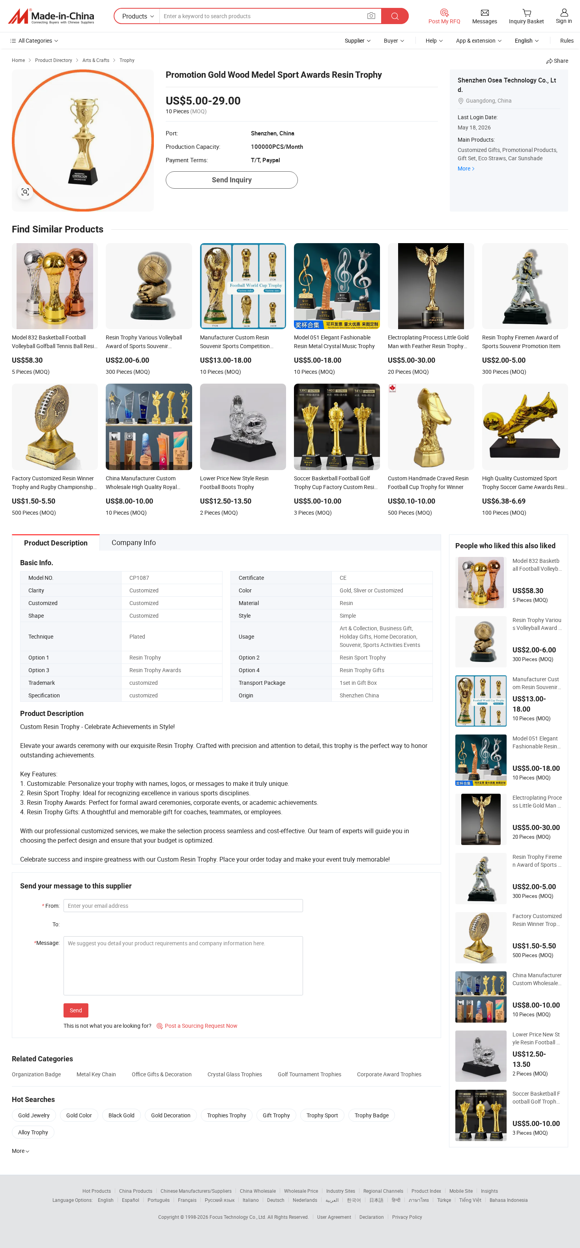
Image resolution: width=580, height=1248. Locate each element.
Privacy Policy (407, 1217)
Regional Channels (383, 1191)
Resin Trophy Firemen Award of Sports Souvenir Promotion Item (537, 861)
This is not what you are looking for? (108, 1025)
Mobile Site (461, 1191)
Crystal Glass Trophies (235, 1074)
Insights (489, 1191)
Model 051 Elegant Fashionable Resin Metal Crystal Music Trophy (537, 742)
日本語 (376, 1200)
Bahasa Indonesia (509, 1200)
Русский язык (219, 1200)
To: (56, 924)
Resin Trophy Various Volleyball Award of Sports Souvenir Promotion (537, 624)
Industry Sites (340, 1191)
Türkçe (444, 1200)
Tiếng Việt (470, 1200)
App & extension (476, 40)
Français (187, 1200)
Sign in (564, 20)
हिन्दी (396, 1200)
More (464, 168)
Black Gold (122, 1115)
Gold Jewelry (34, 1115)
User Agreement (334, 1217)
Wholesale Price (301, 1191)
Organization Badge (36, 1074)
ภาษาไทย (419, 1200)
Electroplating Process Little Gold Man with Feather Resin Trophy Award (537, 802)
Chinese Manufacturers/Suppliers (196, 1191)
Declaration (371, 1217)
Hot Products (96, 1191)
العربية (332, 1200)
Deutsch (275, 1200)
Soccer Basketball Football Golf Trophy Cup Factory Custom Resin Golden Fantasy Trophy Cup (537, 1098)
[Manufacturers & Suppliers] (51, 16)
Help (431, 40)
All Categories (35, 40)
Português (159, 1200)
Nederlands (305, 1200)
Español (130, 1200)
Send (76, 1010)
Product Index (426, 1191)
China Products (135, 1191)
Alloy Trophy (33, 1132)
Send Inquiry (232, 180)
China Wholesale (258, 1191)
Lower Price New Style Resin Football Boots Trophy (536, 1038)
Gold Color (79, 1115)
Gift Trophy (276, 1115)
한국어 (354, 1200)
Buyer (391, 40)
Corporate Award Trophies (389, 1074)
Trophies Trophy (226, 1115)
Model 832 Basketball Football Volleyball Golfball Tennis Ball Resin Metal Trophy (537, 565)
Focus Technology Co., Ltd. (239, 1217)
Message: (47, 942)
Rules (567, 40)
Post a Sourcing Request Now (197, 1025)
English (106, 1200)
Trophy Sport (322, 1115)
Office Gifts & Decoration (162, 1074)
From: (51, 905)
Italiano (251, 1200)
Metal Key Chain (96, 1074)
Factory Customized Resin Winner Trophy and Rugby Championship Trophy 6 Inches (537, 920)
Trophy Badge (372, 1115)
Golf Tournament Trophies (309, 1074)
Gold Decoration (171, 1115)
